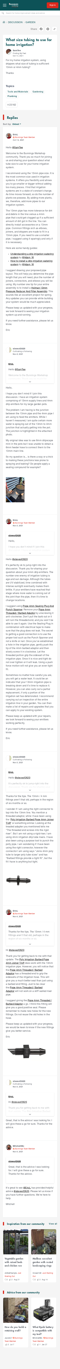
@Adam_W (28, 257)
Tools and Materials (17, 92)
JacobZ (8, 1338)
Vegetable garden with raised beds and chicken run (14, 1262)
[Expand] (30, 382)
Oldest (16, 124)
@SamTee (17, 147)
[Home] (4, 22)
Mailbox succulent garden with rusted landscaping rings (43, 1262)
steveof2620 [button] (19, 348)
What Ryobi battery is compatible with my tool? (43, 1330)
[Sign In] (52, 5)
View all (53, 1224)
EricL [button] (15, 134)
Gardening (37, 92)
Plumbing (12, 96)
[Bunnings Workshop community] (13, 5)
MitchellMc (37, 1338)
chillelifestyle (11, 1273)
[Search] (3, 13)
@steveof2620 (20, 559)
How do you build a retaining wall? (15, 1328)
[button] (9, 52)
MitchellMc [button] (18, 1146)
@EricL (27, 1187)
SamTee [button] (17, 50)
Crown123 (37, 1273)
